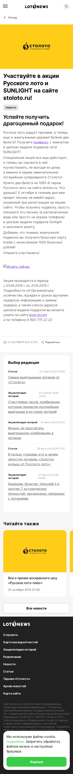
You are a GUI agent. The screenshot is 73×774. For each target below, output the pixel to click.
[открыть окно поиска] (66, 6)
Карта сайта (12, 693)
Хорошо (36, 762)
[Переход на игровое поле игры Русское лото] (19, 269)
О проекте (10, 635)
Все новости (36, 608)
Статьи (8, 671)
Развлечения (12, 656)
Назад (12, 17)
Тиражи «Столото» (16, 678)
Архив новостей (14, 686)
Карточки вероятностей (20, 642)
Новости (11, 107)
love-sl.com (38, 315)
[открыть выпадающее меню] (5, 6)
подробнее (15, 741)
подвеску (40, 142)
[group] (35, 563)
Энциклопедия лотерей (19, 649)
